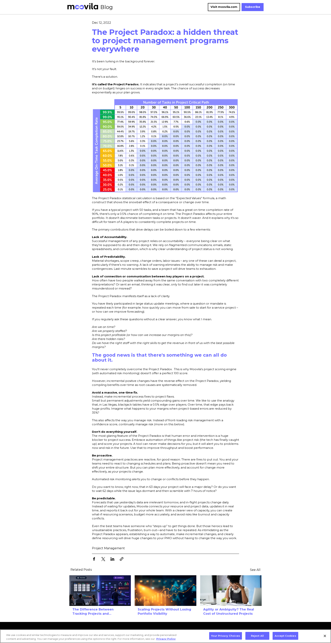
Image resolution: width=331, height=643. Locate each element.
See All (255, 570)
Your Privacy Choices (225, 635)
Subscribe (252, 7)
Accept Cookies (285, 635)
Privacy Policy (166, 638)
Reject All (257, 635)
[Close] (325, 636)
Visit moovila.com (224, 7)
